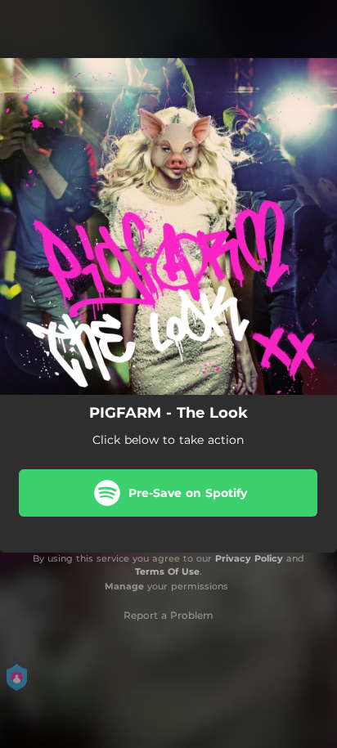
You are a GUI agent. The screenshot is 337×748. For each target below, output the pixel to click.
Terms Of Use (167, 571)
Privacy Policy (249, 558)
